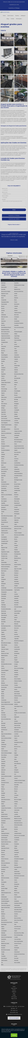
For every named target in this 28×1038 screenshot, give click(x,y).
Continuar (14, 1035)
